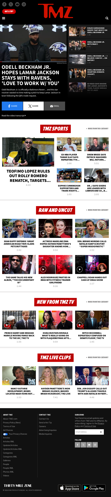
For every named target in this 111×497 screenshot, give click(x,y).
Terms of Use (9, 426)
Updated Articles (10, 445)
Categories (8, 453)
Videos (6, 476)
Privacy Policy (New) (12, 423)
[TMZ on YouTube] (89, 445)
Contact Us (44, 419)
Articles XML (8, 441)
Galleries (7, 460)
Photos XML (8, 472)
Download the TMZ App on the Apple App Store (69, 488)
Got (9, 11)
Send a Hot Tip (45, 423)
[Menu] (4, 18)
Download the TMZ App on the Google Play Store (93, 487)
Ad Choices (8, 430)
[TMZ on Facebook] (4, 4)
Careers (42, 426)
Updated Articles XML (12, 449)
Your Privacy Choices (17, 434)
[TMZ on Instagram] (24, 4)
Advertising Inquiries (48, 430)
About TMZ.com (10, 419)
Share (14, 106)
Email (56, 106)
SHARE (35, 106)
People (6, 464)
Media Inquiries (45, 434)
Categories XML (10, 457)
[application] (33, 43)
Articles (6, 438)
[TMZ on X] (11, 4)
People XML (8, 468)
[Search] (107, 18)
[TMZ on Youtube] (17, 4)
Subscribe (101, 432)
